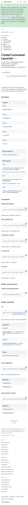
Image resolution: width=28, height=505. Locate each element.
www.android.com (5, 484)
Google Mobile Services (6, 486)
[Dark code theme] (26, 208)
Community (12, 496)
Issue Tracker (4, 491)
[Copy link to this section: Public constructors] (19, 284)
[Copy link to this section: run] (4, 307)
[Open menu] (2, 1)
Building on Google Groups (7, 471)
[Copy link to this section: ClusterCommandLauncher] (20, 289)
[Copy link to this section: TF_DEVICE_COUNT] (15, 235)
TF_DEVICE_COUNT (7, 126)
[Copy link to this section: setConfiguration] (13, 363)
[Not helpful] (12, 32)
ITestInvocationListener (13, 168)
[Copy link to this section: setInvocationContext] (17, 393)
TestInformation (9, 168)
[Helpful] (10, 32)
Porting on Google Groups (7, 473)
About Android (4, 496)
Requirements (4, 444)
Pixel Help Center (5, 482)
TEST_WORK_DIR (7, 118)
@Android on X (4, 460)
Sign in (24, 1)
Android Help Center (5, 480)
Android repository (5, 442)
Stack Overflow (4, 489)
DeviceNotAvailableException (11, 355)
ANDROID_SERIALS (7, 109)
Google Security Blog (6, 467)
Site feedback (10, 499)
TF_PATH (5, 144)
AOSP (2, 29)
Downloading (4, 447)
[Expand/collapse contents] (9, 35)
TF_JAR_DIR (6, 135)
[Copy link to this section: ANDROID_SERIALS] (15, 204)
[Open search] (18, 2)
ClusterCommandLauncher (9, 154)
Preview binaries (4, 449)
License (22, 496)
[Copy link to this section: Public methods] (15, 302)
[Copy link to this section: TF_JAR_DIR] (10, 251)
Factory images (4, 451)
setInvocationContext (9, 191)
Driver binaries (4, 454)
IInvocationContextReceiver (9, 67)
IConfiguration (17, 179)
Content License (15, 430)
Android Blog (4, 464)
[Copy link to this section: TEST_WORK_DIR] (13, 220)
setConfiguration (7, 179)
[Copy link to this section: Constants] (11, 199)
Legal (17, 496)
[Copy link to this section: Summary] (10, 97)
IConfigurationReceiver (8, 65)
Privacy (3, 499)
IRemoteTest (22, 67)
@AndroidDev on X (5, 462)
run (3, 168)
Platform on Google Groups (7, 469)
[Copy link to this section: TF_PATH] (8, 267)
